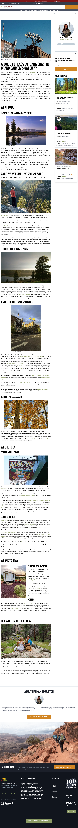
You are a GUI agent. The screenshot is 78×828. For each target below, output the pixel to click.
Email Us (68, 799)
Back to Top (71, 811)
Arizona (59, 44)
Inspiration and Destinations (20, 14)
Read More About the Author (66, 39)
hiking (28, 88)
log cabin (33, 580)
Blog (26, 10)
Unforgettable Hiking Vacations (7, 7)
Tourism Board (32, 438)
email (19, 672)
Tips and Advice (42, 14)
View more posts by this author (38, 716)
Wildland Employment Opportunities (38, 820)
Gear (8, 14)
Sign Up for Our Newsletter (63, 767)
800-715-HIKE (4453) (7, 3)
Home (21, 10)
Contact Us (69, 4)
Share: (47, 60)
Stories (34, 14)
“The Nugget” (37, 588)
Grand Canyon (32, 72)
